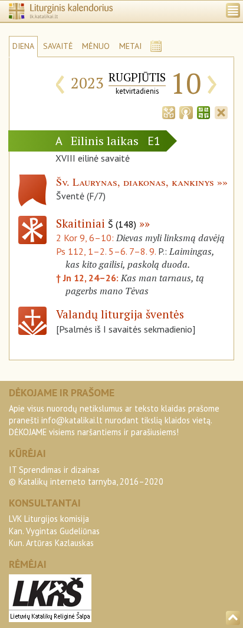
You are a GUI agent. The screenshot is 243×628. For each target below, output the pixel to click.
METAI (130, 46)
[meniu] (233, 10)
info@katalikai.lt (72, 420)
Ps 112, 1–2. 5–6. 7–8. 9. (106, 251)
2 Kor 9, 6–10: (86, 238)
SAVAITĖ (58, 46)
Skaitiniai (96, 223)
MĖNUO (96, 46)
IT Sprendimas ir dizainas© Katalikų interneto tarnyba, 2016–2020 (86, 475)
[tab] (168, 111)
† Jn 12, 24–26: (88, 278)
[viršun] (233, 618)
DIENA (23, 46)
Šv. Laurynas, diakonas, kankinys (135, 182)
